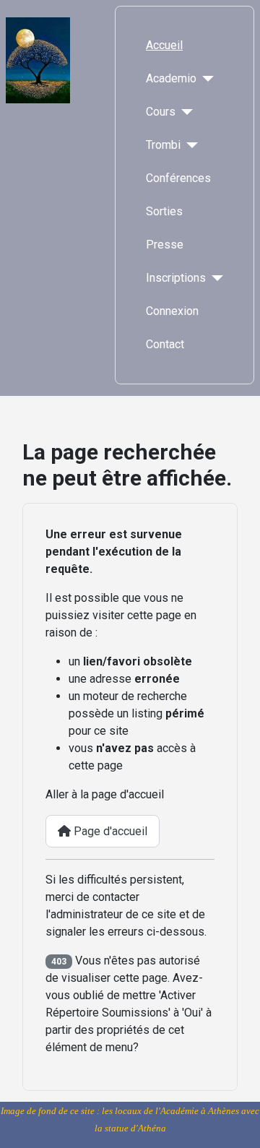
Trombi (163, 145)
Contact (165, 344)
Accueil (164, 45)
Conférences (178, 178)
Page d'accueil (109, 831)
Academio (171, 78)
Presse (164, 244)
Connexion (172, 311)
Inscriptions (176, 278)
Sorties (164, 211)
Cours (161, 111)
